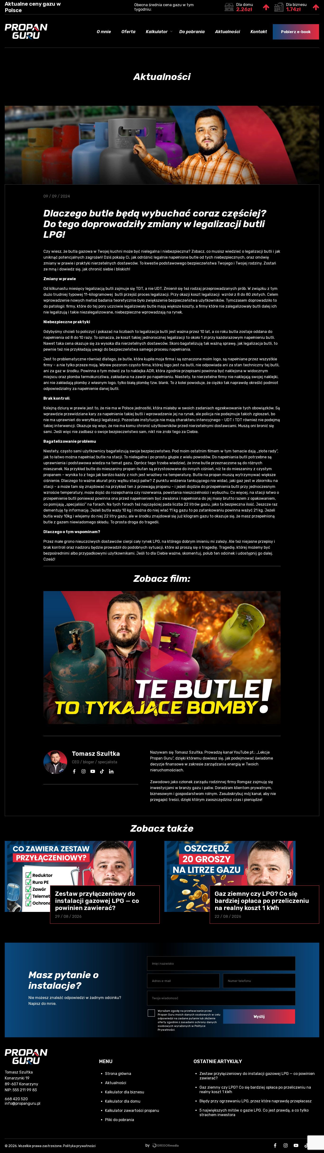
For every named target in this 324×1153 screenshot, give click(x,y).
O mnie (104, 31)
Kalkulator (157, 31)
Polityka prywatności (79, 1146)
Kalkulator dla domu (122, 1101)
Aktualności (227, 31)
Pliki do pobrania (119, 1120)
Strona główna (118, 1073)
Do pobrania (192, 31)
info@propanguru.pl (22, 1103)
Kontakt (258, 31)
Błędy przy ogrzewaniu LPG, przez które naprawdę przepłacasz (255, 1101)
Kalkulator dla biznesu (124, 1092)
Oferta (128, 31)
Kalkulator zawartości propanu (132, 1110)
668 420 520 (16, 1099)
